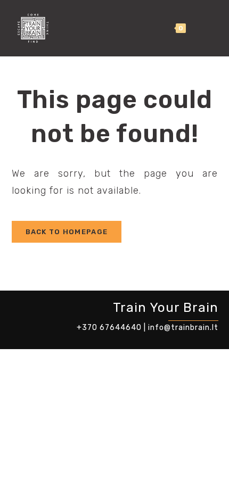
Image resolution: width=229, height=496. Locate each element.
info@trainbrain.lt (183, 327)
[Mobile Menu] (207, 28)
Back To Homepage (67, 232)
